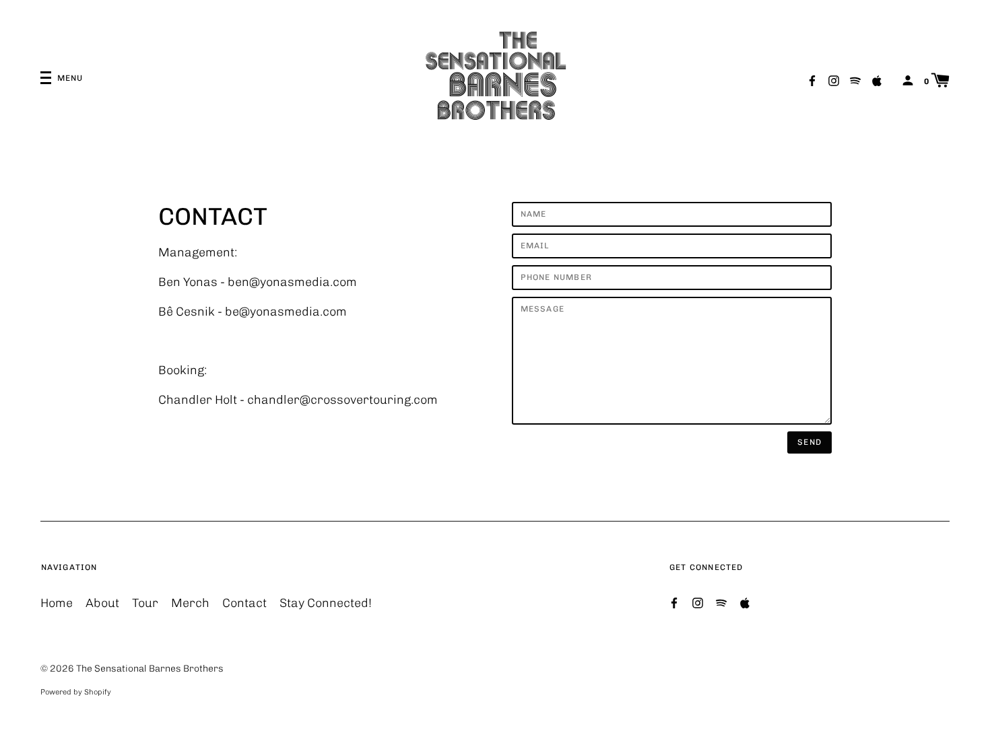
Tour (145, 603)
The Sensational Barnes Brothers (150, 668)
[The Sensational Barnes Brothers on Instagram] (833, 79)
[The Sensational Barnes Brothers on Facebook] (812, 79)
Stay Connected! (325, 603)
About (102, 603)
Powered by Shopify (75, 692)
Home (56, 603)
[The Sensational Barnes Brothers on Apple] (876, 79)
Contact (244, 603)
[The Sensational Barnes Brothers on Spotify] (855, 79)
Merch (190, 603)
